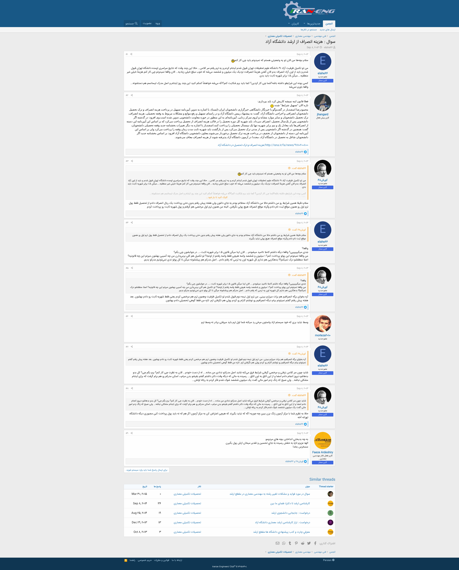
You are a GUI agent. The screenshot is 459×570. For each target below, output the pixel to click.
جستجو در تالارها (309, 30)
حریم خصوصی (145, 560)
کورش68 (323, 180)
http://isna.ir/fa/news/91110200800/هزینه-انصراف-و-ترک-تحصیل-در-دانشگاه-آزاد (263, 145)
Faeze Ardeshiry (322, 452)
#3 (127, 161)
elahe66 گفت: (299, 168)
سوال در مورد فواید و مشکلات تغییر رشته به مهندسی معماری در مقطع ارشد (270, 494)
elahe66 (328, 48)
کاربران (295, 24)
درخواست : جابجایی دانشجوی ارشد (290, 513)
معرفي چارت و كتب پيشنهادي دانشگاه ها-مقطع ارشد (281, 532)
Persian (327, 560)
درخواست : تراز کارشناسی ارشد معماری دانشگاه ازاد (282, 522)
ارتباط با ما (177, 560)
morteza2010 (322, 335)
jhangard (322, 114)
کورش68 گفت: (299, 230)
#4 (127, 223)
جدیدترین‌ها (313, 24)
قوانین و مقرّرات (161, 560)
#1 (127, 54)
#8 (127, 388)
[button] (304, 23)
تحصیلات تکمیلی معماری (187, 494)
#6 (127, 316)
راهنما (132, 560)
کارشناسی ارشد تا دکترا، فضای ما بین (290, 503)
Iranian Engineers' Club (229, 566)
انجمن (329, 24)
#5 (127, 268)
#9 (127, 433)
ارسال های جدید (327, 30)
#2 (127, 95)
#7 (127, 347)
